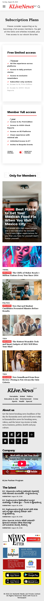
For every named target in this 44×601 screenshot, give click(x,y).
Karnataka (6, 496)
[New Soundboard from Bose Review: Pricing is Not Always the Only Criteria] (22, 360)
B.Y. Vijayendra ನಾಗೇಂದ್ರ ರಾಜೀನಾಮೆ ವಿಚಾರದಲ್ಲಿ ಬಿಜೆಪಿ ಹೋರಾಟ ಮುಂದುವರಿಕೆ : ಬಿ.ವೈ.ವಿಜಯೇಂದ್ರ (20, 492)
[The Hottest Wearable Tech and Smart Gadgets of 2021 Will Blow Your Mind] (22, 325)
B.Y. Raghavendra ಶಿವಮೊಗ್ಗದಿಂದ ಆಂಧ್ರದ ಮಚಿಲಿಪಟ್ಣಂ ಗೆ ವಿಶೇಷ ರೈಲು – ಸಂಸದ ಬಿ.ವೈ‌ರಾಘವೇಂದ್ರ (21, 501)
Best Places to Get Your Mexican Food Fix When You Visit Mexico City (21, 216)
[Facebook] (25, 434)
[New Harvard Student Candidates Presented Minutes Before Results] (22, 289)
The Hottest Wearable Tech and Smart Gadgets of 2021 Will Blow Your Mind (20, 344)
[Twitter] (11, 441)
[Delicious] (18, 434)
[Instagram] (31, 434)
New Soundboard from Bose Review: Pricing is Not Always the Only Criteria (20, 380)
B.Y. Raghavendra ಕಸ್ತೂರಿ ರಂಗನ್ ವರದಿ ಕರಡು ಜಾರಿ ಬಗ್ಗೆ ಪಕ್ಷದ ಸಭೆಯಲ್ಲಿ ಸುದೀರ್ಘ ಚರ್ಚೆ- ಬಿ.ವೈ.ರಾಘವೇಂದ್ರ (20, 511)
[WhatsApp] (18, 441)
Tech (4, 338)
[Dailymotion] (11, 434)
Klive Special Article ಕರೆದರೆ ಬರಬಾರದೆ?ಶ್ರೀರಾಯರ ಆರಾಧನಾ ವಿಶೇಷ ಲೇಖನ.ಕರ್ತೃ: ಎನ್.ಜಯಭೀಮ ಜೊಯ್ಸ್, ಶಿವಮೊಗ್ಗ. (18, 522)
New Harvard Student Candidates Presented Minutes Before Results (20, 308)
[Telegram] (5, 441)
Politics (6, 303)
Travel (5, 270)
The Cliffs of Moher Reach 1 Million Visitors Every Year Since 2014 (20, 274)
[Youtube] (25, 441)
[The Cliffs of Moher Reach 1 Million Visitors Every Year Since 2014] (22, 256)
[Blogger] (5, 434)
